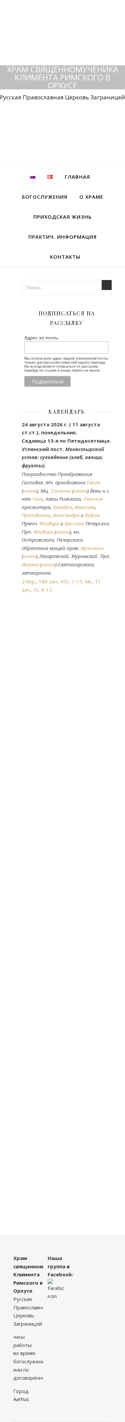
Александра (66, 515)
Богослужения (44, 196)
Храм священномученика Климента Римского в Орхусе (62, 77)
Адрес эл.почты (41, 337)
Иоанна (30, 564)
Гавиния (93, 498)
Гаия (37, 498)
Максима (85, 507)
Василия (74, 523)
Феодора (49, 523)
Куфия (92, 515)
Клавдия (62, 507)
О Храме (91, 196)
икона (30, 490)
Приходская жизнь (62, 216)
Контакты (65, 256)
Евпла (93, 482)
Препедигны (36, 515)
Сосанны (61, 490)
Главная (77, 176)
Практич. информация (62, 236)
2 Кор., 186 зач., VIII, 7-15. (52, 581)
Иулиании (92, 548)
